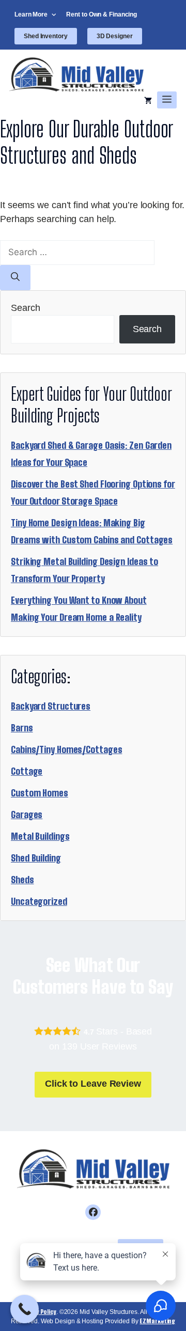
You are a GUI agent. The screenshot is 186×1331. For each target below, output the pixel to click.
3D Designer (115, 36)
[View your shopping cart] (148, 100)
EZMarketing (157, 1321)
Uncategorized (39, 901)
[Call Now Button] (24, 1309)
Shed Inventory (46, 36)
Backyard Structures (50, 706)
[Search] (15, 278)
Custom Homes (39, 792)
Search (25, 308)
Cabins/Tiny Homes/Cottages (66, 749)
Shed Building (36, 858)
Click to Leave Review (93, 1083)
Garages (26, 814)
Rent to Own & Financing (101, 14)
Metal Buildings (40, 836)
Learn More (31, 14)
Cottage (26, 771)
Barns (22, 727)
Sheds (22, 879)
